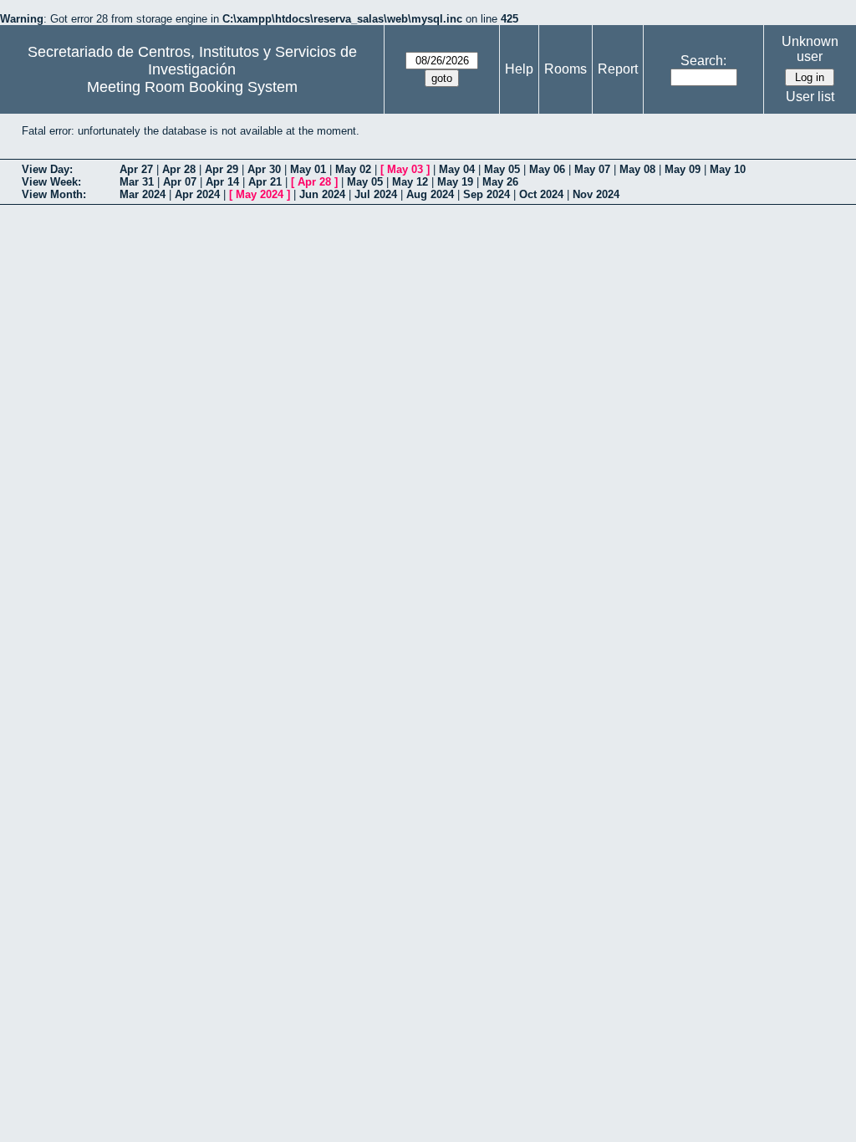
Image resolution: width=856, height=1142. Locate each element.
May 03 (405, 169)
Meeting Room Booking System (192, 87)
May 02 (353, 169)
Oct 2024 (541, 194)
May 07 (592, 169)
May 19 (455, 182)
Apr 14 (222, 182)
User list (810, 96)
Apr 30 (264, 169)
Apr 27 (136, 169)
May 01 (308, 169)
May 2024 (259, 194)
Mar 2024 (143, 194)
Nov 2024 (596, 194)
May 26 (500, 182)
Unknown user (810, 49)
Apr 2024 (197, 194)
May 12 (410, 182)
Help (519, 69)
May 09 (683, 169)
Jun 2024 (322, 194)
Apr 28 (179, 169)
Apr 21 (265, 182)
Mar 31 (137, 182)
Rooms (565, 69)
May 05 (502, 169)
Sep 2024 (486, 194)
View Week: (51, 182)
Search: (703, 61)
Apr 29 (221, 169)
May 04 (457, 169)
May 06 (547, 169)
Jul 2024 (375, 194)
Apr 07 (179, 182)
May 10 (728, 169)
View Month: (54, 194)
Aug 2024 (430, 194)
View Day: (47, 169)
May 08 (637, 169)
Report (618, 69)
